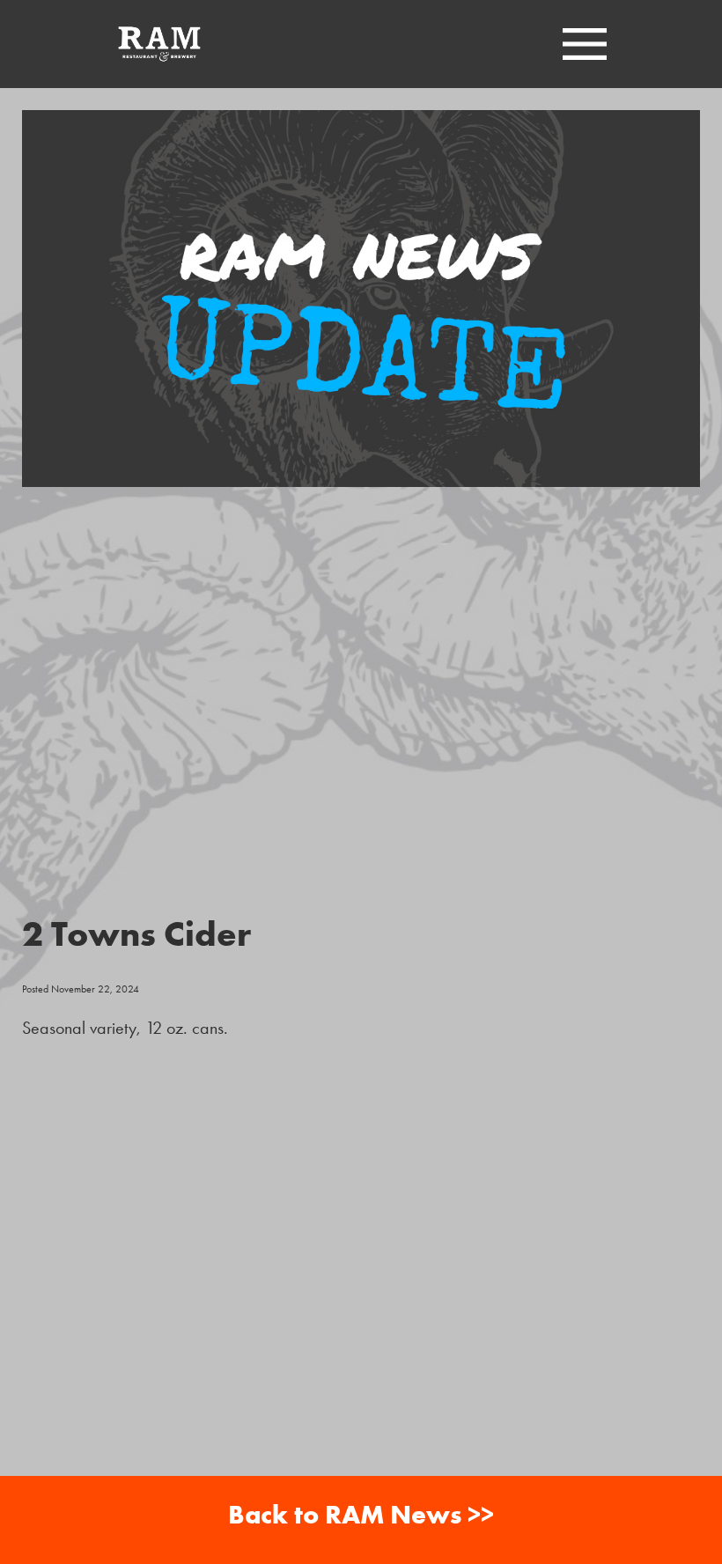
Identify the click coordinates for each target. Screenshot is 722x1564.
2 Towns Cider (136, 933)
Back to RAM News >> (361, 1514)
